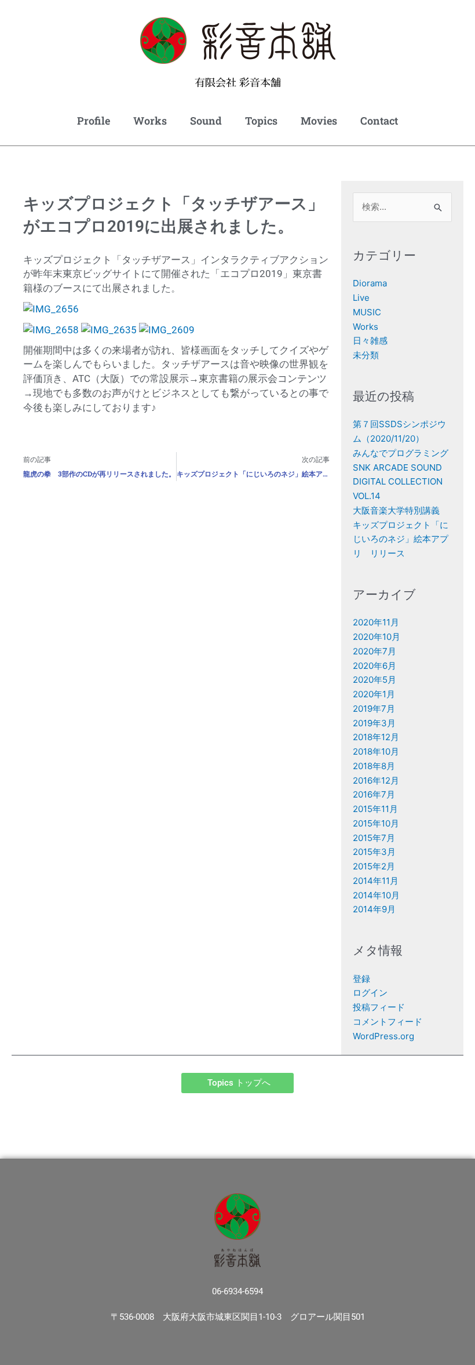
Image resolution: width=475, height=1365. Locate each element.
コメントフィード (387, 1021)
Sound (206, 121)
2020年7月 (374, 651)
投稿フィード (379, 1007)
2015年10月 (376, 823)
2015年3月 (374, 851)
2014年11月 (376, 880)
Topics (261, 121)
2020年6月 (374, 665)
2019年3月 (374, 723)
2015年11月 (375, 808)
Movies (319, 121)
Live (361, 297)
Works (150, 121)
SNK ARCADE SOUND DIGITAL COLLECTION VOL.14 (398, 482)
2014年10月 (376, 895)
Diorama (370, 283)
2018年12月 (376, 736)
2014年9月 (374, 909)
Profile (93, 121)
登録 (361, 978)
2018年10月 (376, 751)
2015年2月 (374, 866)
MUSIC (367, 312)
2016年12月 (376, 780)
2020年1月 (374, 694)
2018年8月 (374, 765)
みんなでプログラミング (400, 452)
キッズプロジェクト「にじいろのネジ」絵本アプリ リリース (400, 539)
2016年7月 (374, 794)
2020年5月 (374, 679)
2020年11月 (376, 622)
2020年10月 (376, 636)
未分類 (366, 355)
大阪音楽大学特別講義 (396, 510)
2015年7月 (374, 837)
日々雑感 (370, 340)
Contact (379, 121)
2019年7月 (374, 708)
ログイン (370, 992)
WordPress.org (383, 1036)
